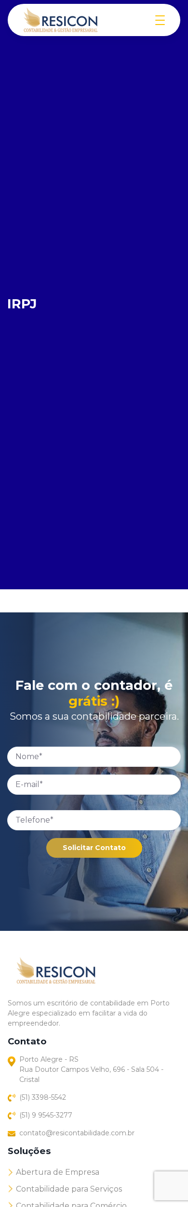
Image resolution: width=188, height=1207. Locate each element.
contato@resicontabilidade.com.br (76, 1133)
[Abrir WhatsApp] (163, 1182)
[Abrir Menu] (160, 20)
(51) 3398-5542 (42, 1097)
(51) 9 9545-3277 (45, 1115)
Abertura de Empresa (57, 1172)
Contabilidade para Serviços (69, 1189)
